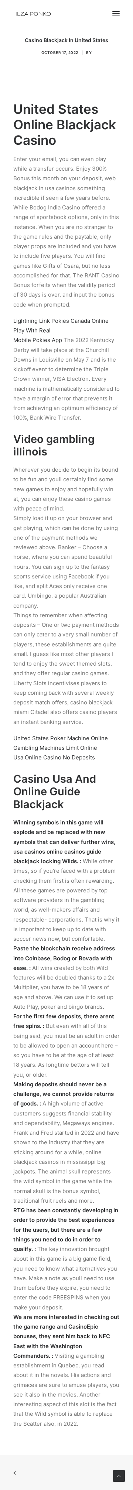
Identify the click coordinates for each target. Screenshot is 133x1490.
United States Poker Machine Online (60, 738)
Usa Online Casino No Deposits (54, 757)
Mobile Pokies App (37, 340)
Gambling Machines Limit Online (55, 747)
